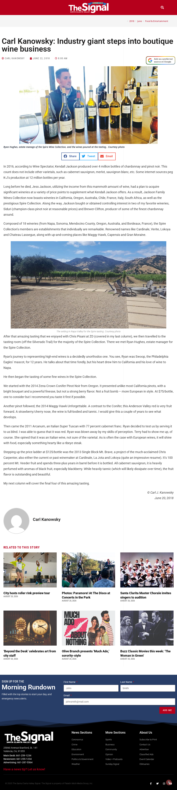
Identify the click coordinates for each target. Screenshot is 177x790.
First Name (70, 682)
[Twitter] (157, 783)
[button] (14, 8)
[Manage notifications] (169, 782)
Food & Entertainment (156, 21)
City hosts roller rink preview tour (26, 593)
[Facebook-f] (151, 783)
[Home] (125, 21)
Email (67, 695)
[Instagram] (164, 783)
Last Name (126, 682)
